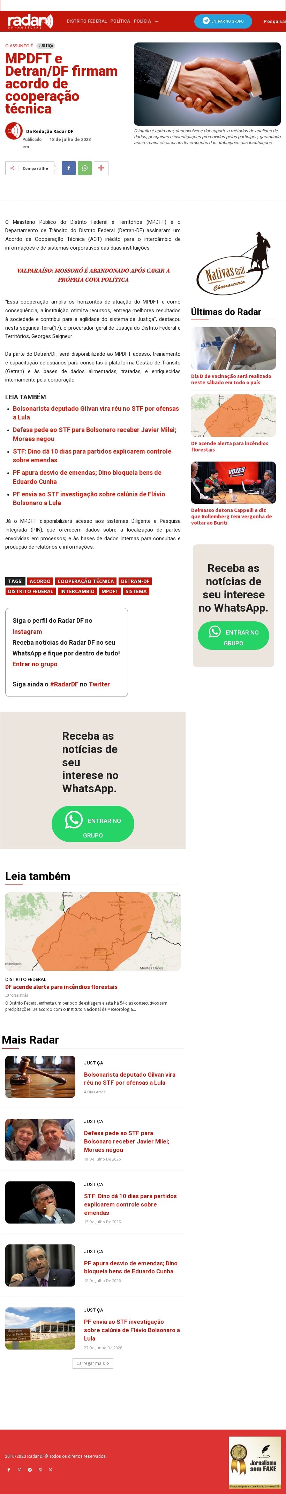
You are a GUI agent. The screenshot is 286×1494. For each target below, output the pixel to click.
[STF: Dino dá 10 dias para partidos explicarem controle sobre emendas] (40, 1202)
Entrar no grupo (35, 664)
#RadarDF (64, 684)
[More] (101, 168)
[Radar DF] (30, 21)
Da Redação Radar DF (49, 131)
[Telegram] (29, 1470)
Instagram (27, 631)
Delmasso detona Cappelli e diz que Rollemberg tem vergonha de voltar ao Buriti (231, 516)
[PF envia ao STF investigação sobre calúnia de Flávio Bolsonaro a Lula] (40, 1328)
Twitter (99, 684)
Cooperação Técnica (86, 581)
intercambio (77, 591)
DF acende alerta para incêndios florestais (61, 987)
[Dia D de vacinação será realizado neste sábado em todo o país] (233, 348)
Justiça (45, 45)
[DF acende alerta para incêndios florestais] (93, 931)
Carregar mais (90, 1363)
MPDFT (110, 591)
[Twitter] (50, 1470)
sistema (136, 591)
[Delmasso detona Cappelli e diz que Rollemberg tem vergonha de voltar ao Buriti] (233, 483)
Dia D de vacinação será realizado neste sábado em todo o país (231, 379)
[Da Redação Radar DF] (15, 131)
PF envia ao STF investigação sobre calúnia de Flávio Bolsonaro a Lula (132, 1330)
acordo (40, 581)
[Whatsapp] (19, 1470)
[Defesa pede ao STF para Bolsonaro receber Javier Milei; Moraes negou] (40, 1140)
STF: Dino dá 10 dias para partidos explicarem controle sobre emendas (130, 1204)
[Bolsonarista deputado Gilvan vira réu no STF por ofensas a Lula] (40, 1077)
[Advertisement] (238, 721)
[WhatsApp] (85, 168)
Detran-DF (135, 581)
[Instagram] (40, 1470)
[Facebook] (69, 168)
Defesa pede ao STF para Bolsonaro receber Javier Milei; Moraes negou (126, 1141)
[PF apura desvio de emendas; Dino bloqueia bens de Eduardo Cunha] (40, 1265)
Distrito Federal (30, 591)
